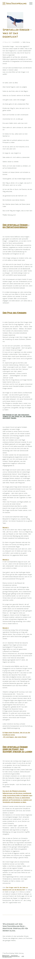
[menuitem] (5, 955)
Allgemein (16, 42)
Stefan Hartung (26, 42)
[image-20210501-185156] (15, 20)
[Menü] (29, 3)
